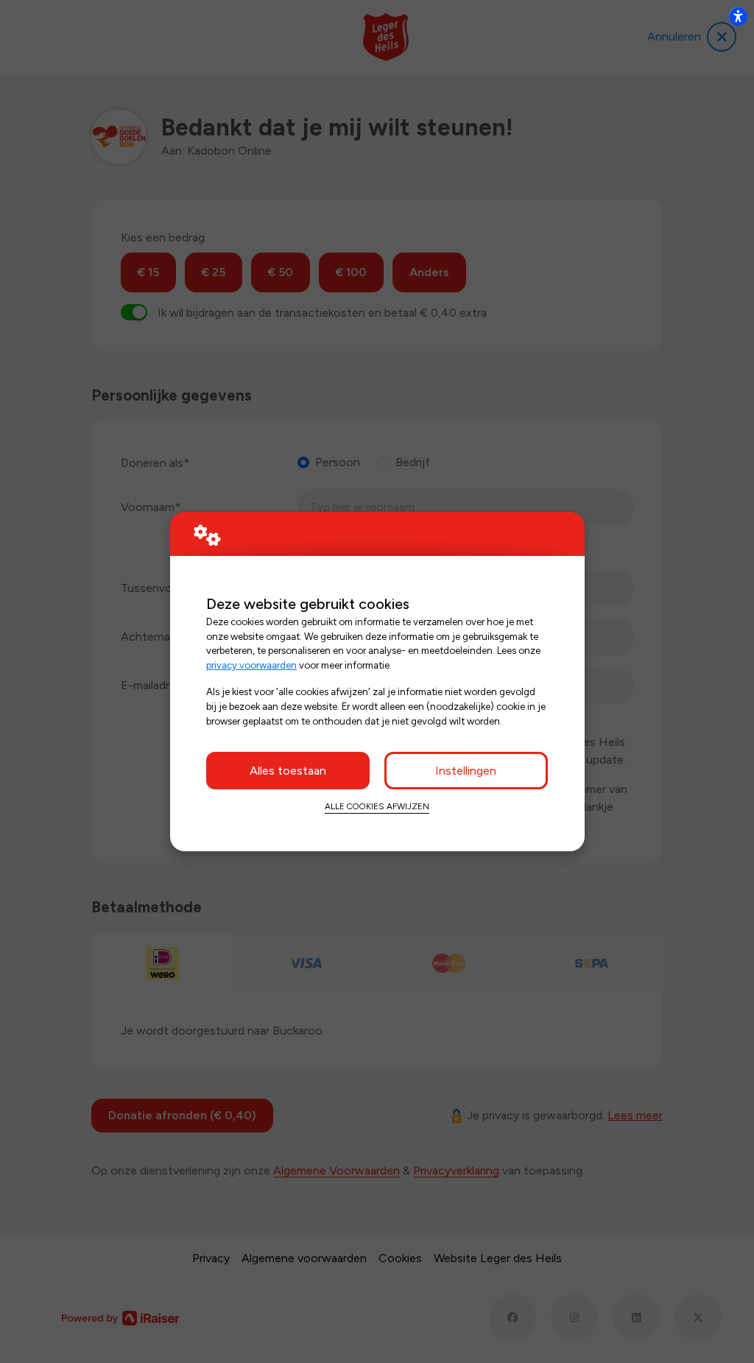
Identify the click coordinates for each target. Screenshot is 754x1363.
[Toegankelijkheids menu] (738, 16)
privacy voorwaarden (251, 665)
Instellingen (465, 771)
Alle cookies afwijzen (377, 806)
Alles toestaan (288, 771)
